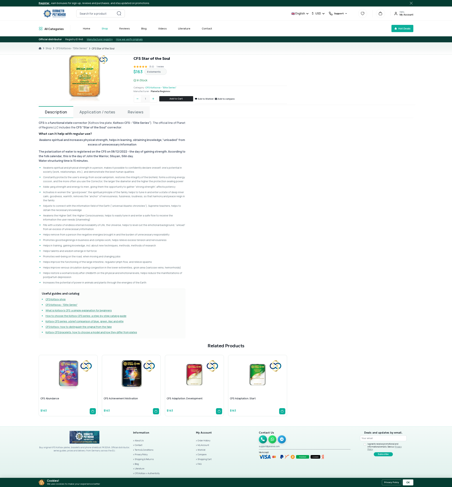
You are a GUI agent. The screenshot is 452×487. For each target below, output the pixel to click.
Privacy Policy (141, 454)
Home (86, 28)
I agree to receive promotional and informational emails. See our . (384, 447)
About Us (139, 440)
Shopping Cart (205, 459)
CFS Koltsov (140, 473)
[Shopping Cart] (380, 13)
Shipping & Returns (144, 459)
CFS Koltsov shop (56, 299)
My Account (203, 445)
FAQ (199, 464)
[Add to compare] (76, 381)
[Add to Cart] (93, 411)
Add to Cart (176, 98)
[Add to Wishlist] (67, 381)
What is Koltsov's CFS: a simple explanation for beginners (79, 310)
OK (408, 482)
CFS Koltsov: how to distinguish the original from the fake (79, 326)
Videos (162, 28)
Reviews (125, 28)
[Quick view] (59, 381)
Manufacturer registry (99, 39)
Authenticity (154, 473)
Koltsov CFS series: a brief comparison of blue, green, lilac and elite (85, 321)
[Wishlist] (362, 13)
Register (44, 3)
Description (56, 111)
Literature (184, 28)
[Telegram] (282, 439)
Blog (144, 28)
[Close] (411, 3)
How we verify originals (129, 39)
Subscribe (383, 454)
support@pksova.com (269, 446)
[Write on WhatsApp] (272, 439)
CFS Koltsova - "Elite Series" (72, 48)
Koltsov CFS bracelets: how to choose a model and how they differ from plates (91, 332)
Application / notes (97, 111)
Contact (207, 28)
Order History (204, 440)
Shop (105, 28)
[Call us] (263, 439)
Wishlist (201, 450)
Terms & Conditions (144, 450)
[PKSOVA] (54, 13)
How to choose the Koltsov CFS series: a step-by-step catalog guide (86, 315)
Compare (202, 454)
